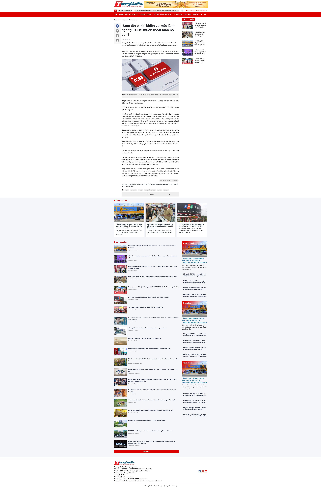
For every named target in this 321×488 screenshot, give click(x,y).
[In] (117, 35)
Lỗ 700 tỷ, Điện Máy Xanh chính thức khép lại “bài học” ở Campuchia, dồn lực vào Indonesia (129, 226)
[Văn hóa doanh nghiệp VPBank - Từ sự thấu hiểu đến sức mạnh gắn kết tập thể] (120, 403)
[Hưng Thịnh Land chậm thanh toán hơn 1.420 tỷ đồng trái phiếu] (120, 423)
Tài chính (117, 220)
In (169, 194)
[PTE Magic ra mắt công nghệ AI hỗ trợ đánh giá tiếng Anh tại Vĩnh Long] (120, 351)
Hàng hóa (187, 303)
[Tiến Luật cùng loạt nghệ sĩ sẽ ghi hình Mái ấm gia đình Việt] (120, 310)
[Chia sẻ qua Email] (117, 31)
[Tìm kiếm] (205, 14)
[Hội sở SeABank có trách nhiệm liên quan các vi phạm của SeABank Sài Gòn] (120, 413)
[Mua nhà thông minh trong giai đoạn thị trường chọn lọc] (120, 341)
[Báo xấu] (117, 40)
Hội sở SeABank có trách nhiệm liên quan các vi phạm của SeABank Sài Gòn (150, 410)
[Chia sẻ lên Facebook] (117, 26)
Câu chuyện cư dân (138, 363)
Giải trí (135, 260)
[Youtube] (206, 471)
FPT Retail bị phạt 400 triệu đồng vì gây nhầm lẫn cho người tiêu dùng (191, 225)
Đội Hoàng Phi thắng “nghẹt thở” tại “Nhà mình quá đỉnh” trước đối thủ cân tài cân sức (133, 10)
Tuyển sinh (136, 351)
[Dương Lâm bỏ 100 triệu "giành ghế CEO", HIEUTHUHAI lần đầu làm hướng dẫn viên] (120, 290)
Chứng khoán (137, 412)
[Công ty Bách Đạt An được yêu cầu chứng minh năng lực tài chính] (120, 331)
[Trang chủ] (116, 14)
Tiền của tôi (188, 363)
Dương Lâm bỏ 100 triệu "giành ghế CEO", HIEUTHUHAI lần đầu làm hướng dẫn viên (153, 287)
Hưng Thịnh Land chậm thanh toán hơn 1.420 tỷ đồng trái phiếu (146, 420)
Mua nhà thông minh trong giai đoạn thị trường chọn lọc (144, 338)
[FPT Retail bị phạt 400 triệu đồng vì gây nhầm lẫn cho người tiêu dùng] (192, 212)
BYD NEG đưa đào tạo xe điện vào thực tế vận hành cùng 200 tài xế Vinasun (150, 431)
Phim (135, 394)
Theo (169, 180)
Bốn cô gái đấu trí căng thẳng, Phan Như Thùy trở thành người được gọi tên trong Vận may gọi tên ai (183, 10)
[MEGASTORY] (176, 4)
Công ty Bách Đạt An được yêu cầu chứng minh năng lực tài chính (147, 328)
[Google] (203, 471)
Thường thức (137, 373)
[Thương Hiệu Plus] (128, 4)
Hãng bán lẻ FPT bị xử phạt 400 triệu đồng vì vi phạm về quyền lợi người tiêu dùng (160, 226)
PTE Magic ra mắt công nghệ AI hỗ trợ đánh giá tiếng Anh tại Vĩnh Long (149, 348)
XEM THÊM (146, 451)
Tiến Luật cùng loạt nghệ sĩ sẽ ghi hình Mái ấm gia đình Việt (145, 307)
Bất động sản (137, 340)
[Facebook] (200, 471)
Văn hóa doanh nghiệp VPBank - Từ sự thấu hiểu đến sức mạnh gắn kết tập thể (151, 400)
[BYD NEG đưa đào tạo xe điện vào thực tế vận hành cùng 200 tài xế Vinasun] (120, 434)
